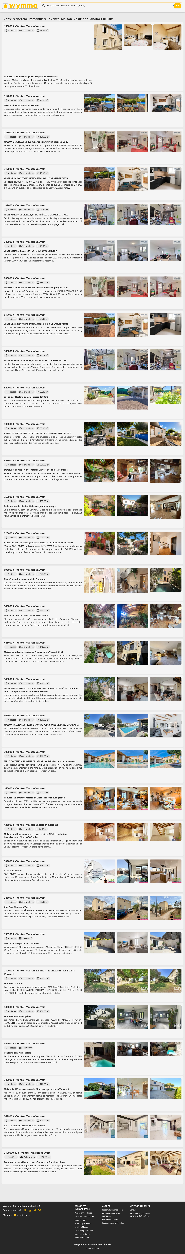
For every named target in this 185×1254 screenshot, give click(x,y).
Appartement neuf (82, 1234)
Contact (133, 1210)
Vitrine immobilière (110, 1219)
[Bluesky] (39, 1210)
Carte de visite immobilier (113, 1223)
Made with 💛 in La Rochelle (16, 1215)
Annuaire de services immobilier (111, 1214)
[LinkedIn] (25, 1210)
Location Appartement (84, 1230)
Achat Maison (80, 1220)
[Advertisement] (79, 51)
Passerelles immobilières (112, 1210)
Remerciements (92, 1248)
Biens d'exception (82, 1237)
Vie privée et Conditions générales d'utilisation (140, 1214)
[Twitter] (34, 1210)
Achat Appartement (83, 1223)
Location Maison (81, 1227)
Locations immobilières (84, 1216)
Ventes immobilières (83, 1213)
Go (177, 5)
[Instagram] (30, 1210)
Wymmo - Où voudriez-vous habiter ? (21, 1206)
